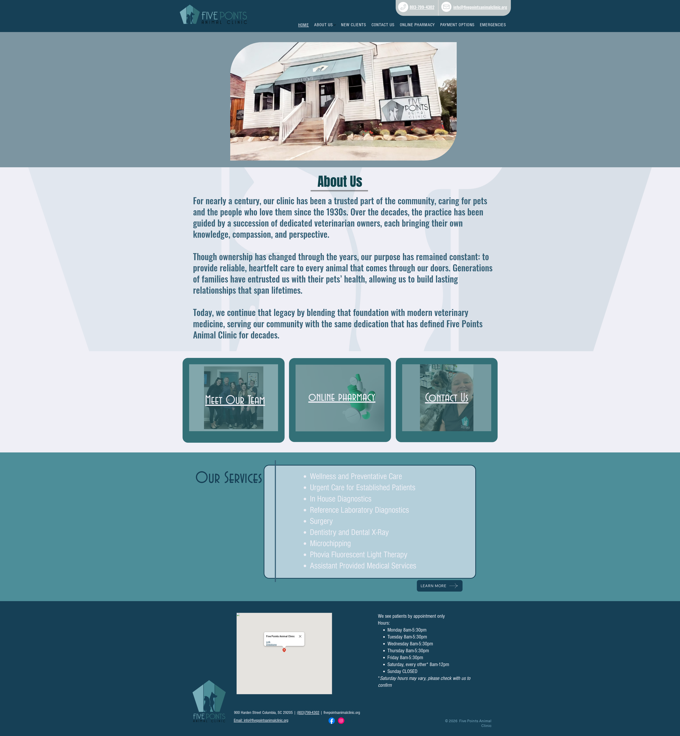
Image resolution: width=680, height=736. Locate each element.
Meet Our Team (235, 400)
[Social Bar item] (331, 720)
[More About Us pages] (335, 25)
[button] (284, 650)
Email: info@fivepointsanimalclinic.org (261, 720)
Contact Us (446, 398)
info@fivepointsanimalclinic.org (480, 7)
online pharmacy (341, 397)
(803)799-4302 (308, 712)
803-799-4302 (422, 7)
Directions (271, 644)
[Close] (300, 636)
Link (268, 642)
